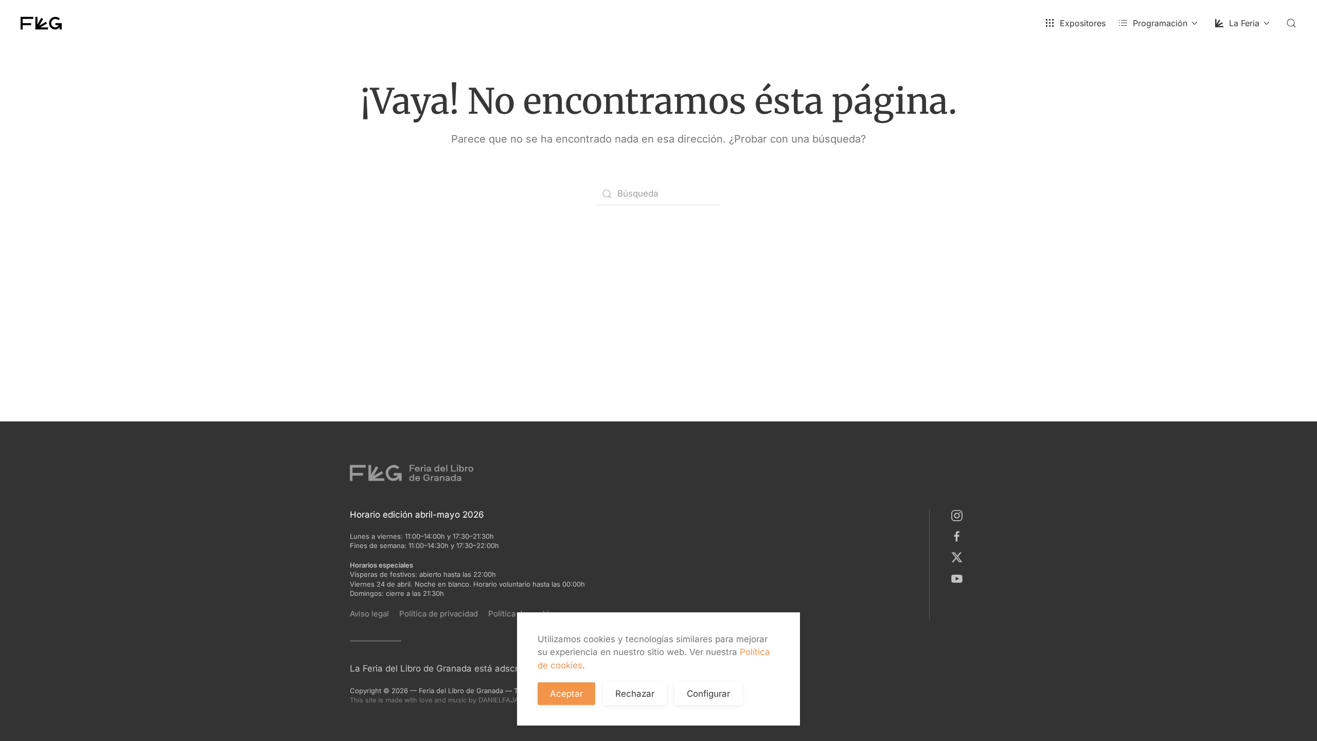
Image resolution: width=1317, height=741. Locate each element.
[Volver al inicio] (41, 23)
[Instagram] (959, 515)
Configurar (708, 694)
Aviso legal (369, 614)
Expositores (1083, 23)
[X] (959, 557)
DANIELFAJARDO (515, 700)
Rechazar (634, 694)
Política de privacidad (438, 614)
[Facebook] (959, 536)
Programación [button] (1160, 23)
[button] (1291, 23)
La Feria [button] (1244, 23)
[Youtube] (959, 578)
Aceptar (566, 694)
